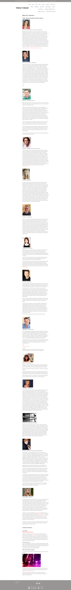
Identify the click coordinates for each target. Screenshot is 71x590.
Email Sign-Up (53, 4)
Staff (30, 4)
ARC (23, 551)
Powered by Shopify (41, 586)
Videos (33, 4)
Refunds (53, 6)
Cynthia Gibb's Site (48, 6)
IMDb (23, 85)
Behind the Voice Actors (25, 346)
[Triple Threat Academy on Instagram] (38, 583)
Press (39, 4)
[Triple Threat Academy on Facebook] (36, 583)
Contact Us (47, 4)
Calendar (43, 4)
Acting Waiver (36, 6)
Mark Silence (24, 219)
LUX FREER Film (40, 9)
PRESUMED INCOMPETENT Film (50, 9)
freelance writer (38, 512)
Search (16, 583)
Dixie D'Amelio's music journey (29, 570)
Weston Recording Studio (27, 532)
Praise (36, 4)
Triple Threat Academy (35, 586)
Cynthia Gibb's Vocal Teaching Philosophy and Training (33, 47)
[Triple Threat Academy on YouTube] (39, 583)
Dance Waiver (42, 6)
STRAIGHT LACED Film (41, 11)
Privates (32, 6)
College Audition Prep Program (50, 11)
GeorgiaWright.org (25, 266)
